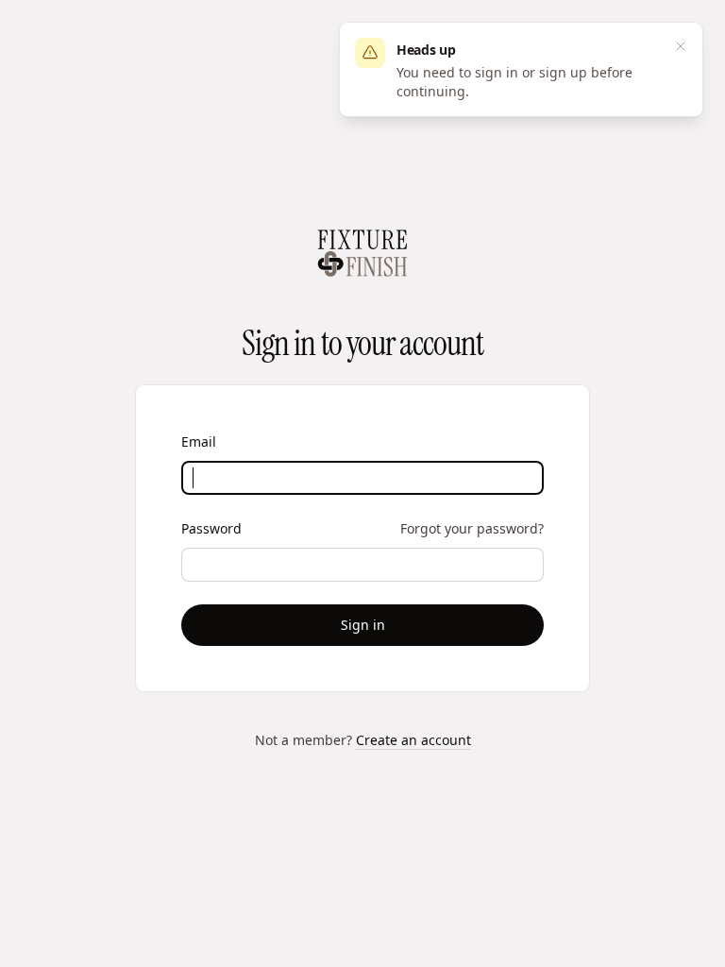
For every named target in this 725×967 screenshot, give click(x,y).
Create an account (413, 740)
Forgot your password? (472, 528)
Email (198, 441)
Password (211, 528)
